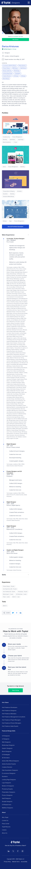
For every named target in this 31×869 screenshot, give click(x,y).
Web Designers (6, 742)
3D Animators (6, 758)
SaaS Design (23, 68)
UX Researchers (6, 804)
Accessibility (24, 861)
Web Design (16, 70)
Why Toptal (5, 817)
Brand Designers (6, 751)
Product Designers (7, 795)
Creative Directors (7, 767)
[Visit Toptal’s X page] (13, 851)
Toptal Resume (6, 827)
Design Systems (22, 65)
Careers (4, 830)
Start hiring (15, 690)
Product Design (6, 68)
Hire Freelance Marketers (9, 714)
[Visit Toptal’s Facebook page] (18, 851)
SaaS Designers (6, 798)
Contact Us (5, 820)
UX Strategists (6, 754)
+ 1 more (15, 142)
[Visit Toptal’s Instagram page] (22, 851)
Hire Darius (15, 39)
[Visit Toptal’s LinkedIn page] (8, 851)
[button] (15, 235)
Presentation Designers (8, 792)
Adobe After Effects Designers (10, 761)
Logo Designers (6, 783)
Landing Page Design (7, 73)
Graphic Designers (7, 748)
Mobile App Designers (8, 745)
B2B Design (15, 68)
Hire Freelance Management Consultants (13, 717)
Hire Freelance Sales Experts (10, 726)
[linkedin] (20, 613)
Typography (17, 73)
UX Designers (6, 736)
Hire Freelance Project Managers (11, 720)
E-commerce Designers (8, 773)
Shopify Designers (7, 801)
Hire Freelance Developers (9, 707)
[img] (9, 49)
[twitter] (13, 613)
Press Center (5, 823)
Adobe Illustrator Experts (9, 764)
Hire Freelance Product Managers (11, 723)
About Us (4, 833)
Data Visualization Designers (10, 770)
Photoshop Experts (7, 789)
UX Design (16, 76)
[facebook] (17, 613)
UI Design (23, 76)
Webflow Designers (7, 808)
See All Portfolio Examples (15, 226)
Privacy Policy (7, 861)
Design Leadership (7, 70)
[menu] (29, 2)
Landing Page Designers (9, 779)
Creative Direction (7, 76)
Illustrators (5, 776)
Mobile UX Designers (8, 786)
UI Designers (5, 739)
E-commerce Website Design (9, 65)
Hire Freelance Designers (9, 710)
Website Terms (16, 861)
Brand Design (6, 78)
